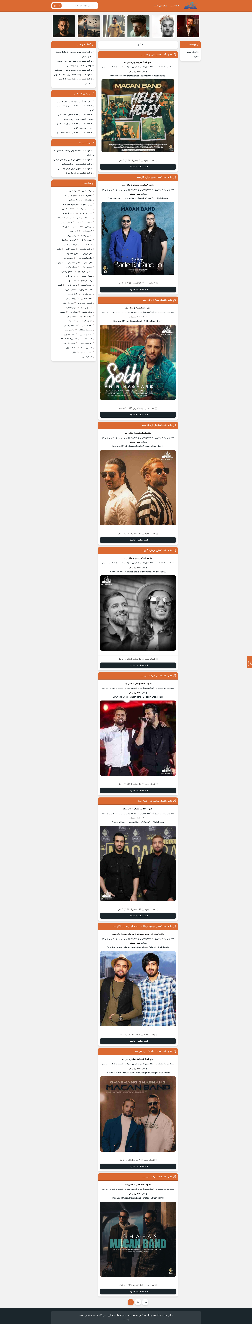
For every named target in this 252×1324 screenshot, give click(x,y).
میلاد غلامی (87, 312)
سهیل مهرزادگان (85, 271)
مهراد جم (74, 312)
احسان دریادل (66, 222)
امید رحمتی (60, 217)
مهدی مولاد (70, 316)
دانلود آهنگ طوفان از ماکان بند (156, 425)
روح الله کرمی (70, 276)
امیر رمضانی (75, 217)
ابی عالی (88, 226)
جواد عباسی (87, 191)
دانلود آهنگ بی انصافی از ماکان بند (155, 800)
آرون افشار (73, 231)
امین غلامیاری (86, 213)
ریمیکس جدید (160, 5)
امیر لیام (88, 217)
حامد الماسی (73, 294)
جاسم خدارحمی (85, 195)
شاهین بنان (87, 267)
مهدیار (62, 312)
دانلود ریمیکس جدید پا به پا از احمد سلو (74, 132)
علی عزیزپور (68, 258)
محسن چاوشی (86, 343)
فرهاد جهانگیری (70, 244)
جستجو (57, 6)
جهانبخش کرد (72, 191)
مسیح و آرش (86, 240)
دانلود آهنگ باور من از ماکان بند (156, 550)
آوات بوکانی (87, 231)
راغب (60, 285)
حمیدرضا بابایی (85, 289)
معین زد (72, 321)
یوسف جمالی (70, 298)
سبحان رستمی (67, 271)
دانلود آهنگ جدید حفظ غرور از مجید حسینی (73, 74)
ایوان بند (80, 208)
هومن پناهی (86, 307)
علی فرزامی (87, 253)
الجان (79, 222)
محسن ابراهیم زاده (69, 338)
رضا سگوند (72, 280)
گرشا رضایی (87, 356)
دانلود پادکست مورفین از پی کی (78, 173)
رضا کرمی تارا (86, 280)
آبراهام (73, 240)
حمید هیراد (70, 289)
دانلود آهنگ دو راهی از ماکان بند (156, 675)
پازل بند (88, 200)
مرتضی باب (70, 330)
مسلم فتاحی (87, 325)
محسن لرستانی (69, 343)
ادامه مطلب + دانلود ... (138, 167)
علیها (59, 249)
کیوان (63, 240)
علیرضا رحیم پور (85, 258)
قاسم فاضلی (87, 244)
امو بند (89, 222)
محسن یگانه (86, 347)
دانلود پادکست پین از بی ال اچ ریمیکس (75, 168)
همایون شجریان (85, 303)
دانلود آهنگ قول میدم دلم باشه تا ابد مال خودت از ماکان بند (142, 926)
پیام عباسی (70, 195)
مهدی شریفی (86, 321)
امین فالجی (67, 208)
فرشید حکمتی (86, 249)
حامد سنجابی (86, 298)
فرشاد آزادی (71, 249)
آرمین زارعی (72, 235)
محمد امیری (87, 338)
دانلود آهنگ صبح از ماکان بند (157, 300)
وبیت (126, 1319)
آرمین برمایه (86, 235)
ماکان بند (138, 44)
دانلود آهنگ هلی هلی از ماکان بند (155, 54)
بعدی (145, 1302)
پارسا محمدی (74, 200)
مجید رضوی (71, 347)
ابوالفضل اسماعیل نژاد (71, 226)
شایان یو (59, 262)
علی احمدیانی (73, 262)
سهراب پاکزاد (71, 267)
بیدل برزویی (86, 204)
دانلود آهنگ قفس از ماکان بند (157, 1176)
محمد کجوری (69, 334)
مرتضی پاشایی (86, 334)
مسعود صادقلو (85, 330)
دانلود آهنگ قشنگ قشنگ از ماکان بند (153, 1051)
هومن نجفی (71, 307)
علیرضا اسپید (72, 253)
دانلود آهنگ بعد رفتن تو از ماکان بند (154, 177)
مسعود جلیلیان (70, 325)
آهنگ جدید (175, 5)
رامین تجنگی (86, 285)
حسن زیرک (87, 294)
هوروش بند (68, 303)
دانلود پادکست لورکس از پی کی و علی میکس (72, 159)
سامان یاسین (86, 276)
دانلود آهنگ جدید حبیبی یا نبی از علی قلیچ (73, 70)
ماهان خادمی (86, 352)
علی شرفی (88, 262)
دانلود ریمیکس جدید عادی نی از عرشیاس (74, 101)
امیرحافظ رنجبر (69, 213)
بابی (90, 208)
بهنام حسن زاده (70, 204)
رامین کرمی (72, 285)
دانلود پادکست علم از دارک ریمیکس (76, 164)
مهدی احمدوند (85, 316)
